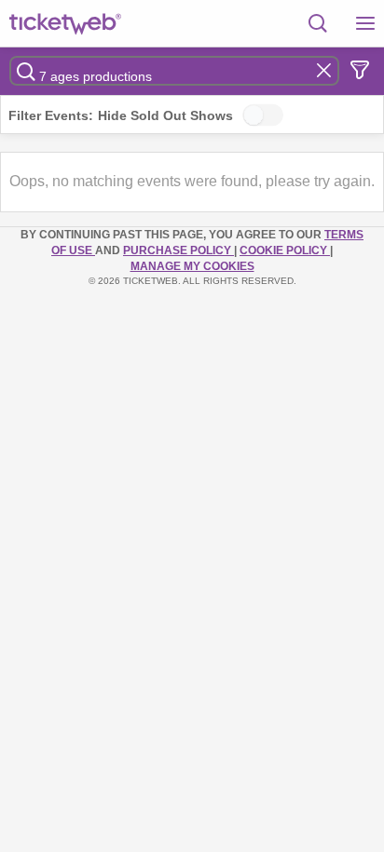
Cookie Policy (285, 250)
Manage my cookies (192, 266)
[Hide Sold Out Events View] (262, 115)
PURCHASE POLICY (178, 250)
